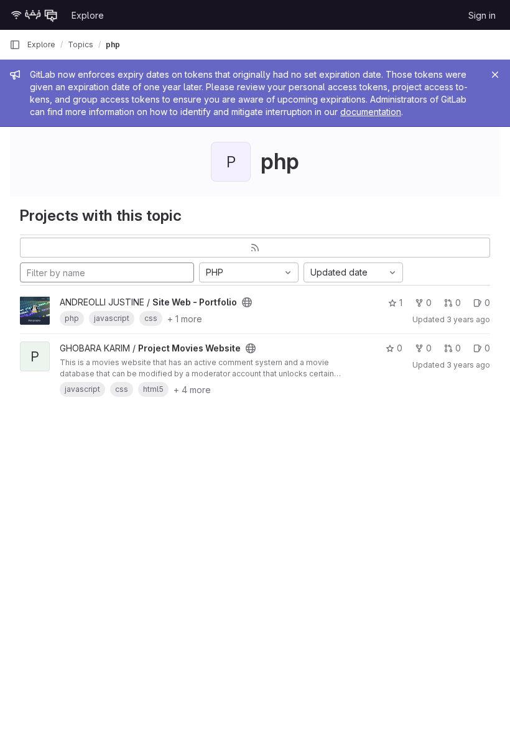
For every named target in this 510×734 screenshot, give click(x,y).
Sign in (482, 15)
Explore (88, 15)
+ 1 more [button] (184, 319)
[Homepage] (34, 15)
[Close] (495, 74)
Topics (80, 44)
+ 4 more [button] (192, 389)
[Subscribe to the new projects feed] (255, 248)
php (113, 44)
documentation (370, 111)
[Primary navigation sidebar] (15, 45)
